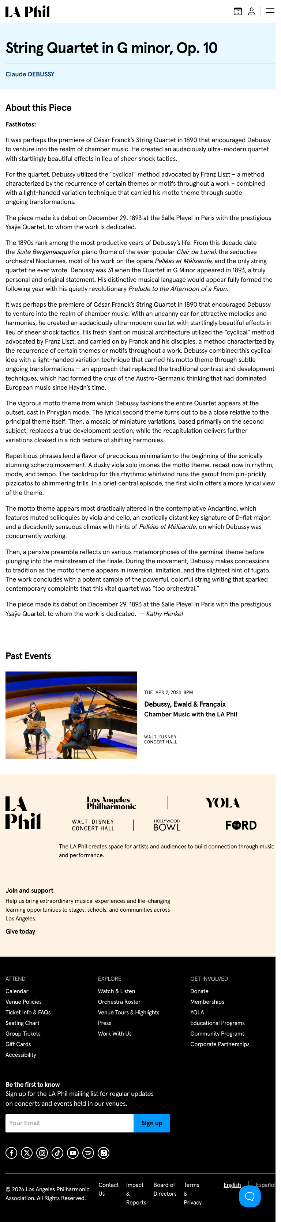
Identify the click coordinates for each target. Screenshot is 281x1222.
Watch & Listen (116, 992)
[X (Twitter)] (27, 1153)
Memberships (207, 1002)
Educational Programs (217, 1023)
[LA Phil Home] (27, 11)
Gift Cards (18, 1045)
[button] (270, 11)
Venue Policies (23, 1002)
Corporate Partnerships (220, 1045)
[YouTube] (73, 1153)
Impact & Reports (136, 1194)
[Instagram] (42, 1153)
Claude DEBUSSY (30, 74)
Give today (20, 931)
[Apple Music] (103, 1153)
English (232, 1185)
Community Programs (217, 1034)
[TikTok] (57, 1153)
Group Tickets (23, 1034)
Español (266, 1185)
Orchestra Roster (119, 1002)
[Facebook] (11, 1153)
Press (104, 1023)
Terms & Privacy (193, 1194)
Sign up (152, 1123)
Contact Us (108, 1190)
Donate (199, 992)
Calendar (17, 992)
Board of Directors (164, 1190)
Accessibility (20, 1055)
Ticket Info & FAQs (27, 1013)
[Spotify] (88, 1153)
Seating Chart (22, 1023)
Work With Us (115, 1034)
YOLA (197, 1013)
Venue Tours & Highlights (129, 1013)
